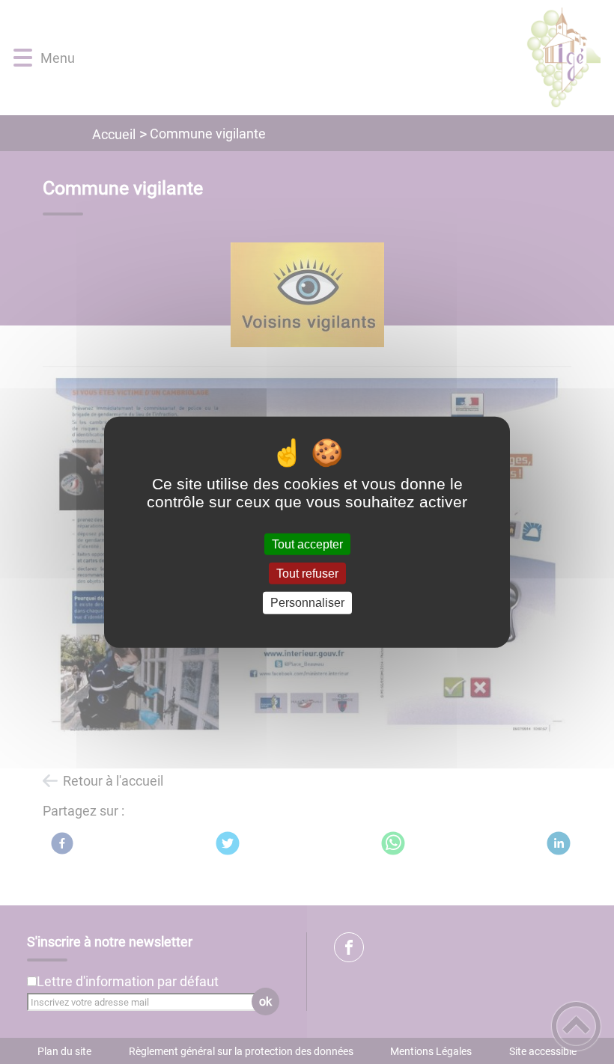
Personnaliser (307, 602)
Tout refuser (307, 573)
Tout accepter (307, 544)
